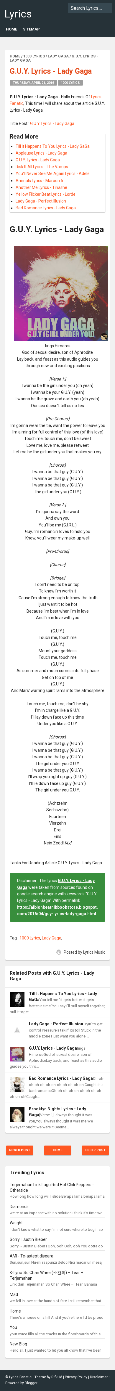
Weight (16, 1222)
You (13, 1327)
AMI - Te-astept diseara (31, 1256)
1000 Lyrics (70, 83)
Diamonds (19, 1206)
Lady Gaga (51, 938)
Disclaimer (99, 1377)
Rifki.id (56, 1377)
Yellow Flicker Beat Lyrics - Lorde (45, 194)
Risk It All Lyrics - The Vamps (42, 166)
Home (11, 29)
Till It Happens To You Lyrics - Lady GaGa (53, 146)
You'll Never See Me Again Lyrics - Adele (53, 173)
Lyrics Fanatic (21, 20)
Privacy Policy (76, 1377)
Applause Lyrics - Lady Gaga (41, 153)
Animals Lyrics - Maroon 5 (39, 180)
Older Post (95, 1150)
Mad (14, 1294)
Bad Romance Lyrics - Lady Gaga (46, 207)
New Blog (18, 1344)
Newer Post (19, 1150)
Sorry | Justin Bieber (28, 1239)
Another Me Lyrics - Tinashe (41, 187)
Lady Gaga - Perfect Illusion (41, 201)
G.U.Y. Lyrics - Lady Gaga (52, 123)
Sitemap (31, 29)
